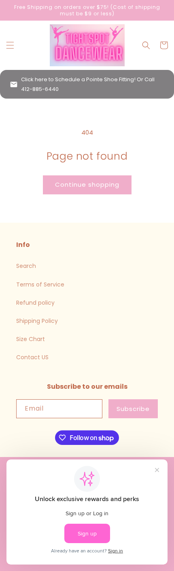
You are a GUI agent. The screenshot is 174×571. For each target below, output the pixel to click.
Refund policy (35, 303)
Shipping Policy (37, 321)
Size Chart (30, 339)
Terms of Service (40, 284)
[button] (10, 45)
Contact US (32, 357)
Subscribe (133, 409)
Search (26, 266)
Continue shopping (87, 184)
